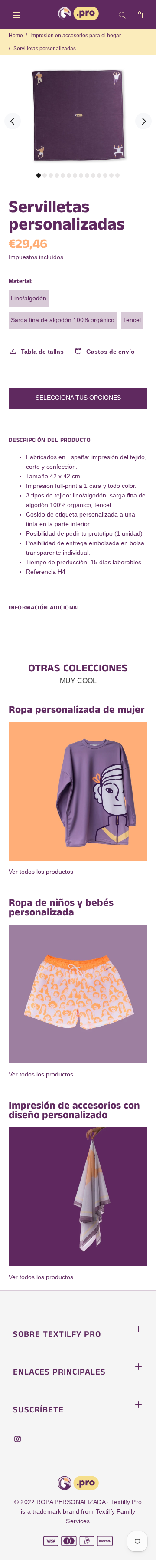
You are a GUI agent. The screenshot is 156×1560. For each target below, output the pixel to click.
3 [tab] (51, 175)
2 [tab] (44, 175)
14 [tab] (117, 175)
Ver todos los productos (41, 871)
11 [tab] (99, 175)
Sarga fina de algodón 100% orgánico (62, 319)
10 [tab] (93, 175)
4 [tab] (57, 175)
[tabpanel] (78, 116)
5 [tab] (63, 175)
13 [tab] (111, 175)
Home (16, 36)
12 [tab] (105, 175)
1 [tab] (38, 175)
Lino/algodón (28, 298)
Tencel (132, 319)
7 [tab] (75, 175)
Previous (12, 121)
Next (143, 121)
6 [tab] (69, 175)
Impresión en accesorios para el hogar (75, 36)
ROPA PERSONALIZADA (70, 1501)
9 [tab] (87, 175)
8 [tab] (81, 175)
